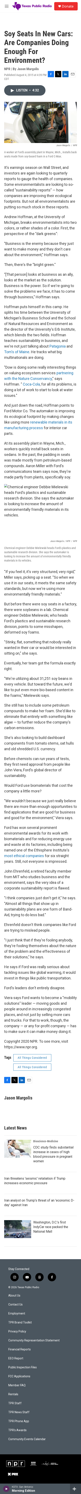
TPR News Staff (18, 1412)
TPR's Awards (17, 1430)
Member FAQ (17, 1385)
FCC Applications (19, 1376)
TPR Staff (15, 1403)
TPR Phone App (18, 1421)
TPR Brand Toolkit (20, 1322)
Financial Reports (19, 1349)
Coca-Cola (31, 384)
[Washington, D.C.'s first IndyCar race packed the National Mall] (17, 1229)
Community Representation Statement (34, 1340)
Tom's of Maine (16, 352)
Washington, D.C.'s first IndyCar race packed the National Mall (50, 1226)
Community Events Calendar (27, 1439)
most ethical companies (24, 856)
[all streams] (75, 1489)
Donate (68, 6)
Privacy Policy (17, 1331)
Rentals (13, 1394)
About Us (14, 1295)
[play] (6, 1489)
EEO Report (15, 1358)
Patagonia (57, 346)
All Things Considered (32, 1057)
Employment (16, 1313)
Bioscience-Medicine (45, 1141)
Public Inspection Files (22, 1367)
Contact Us (15, 1304)
